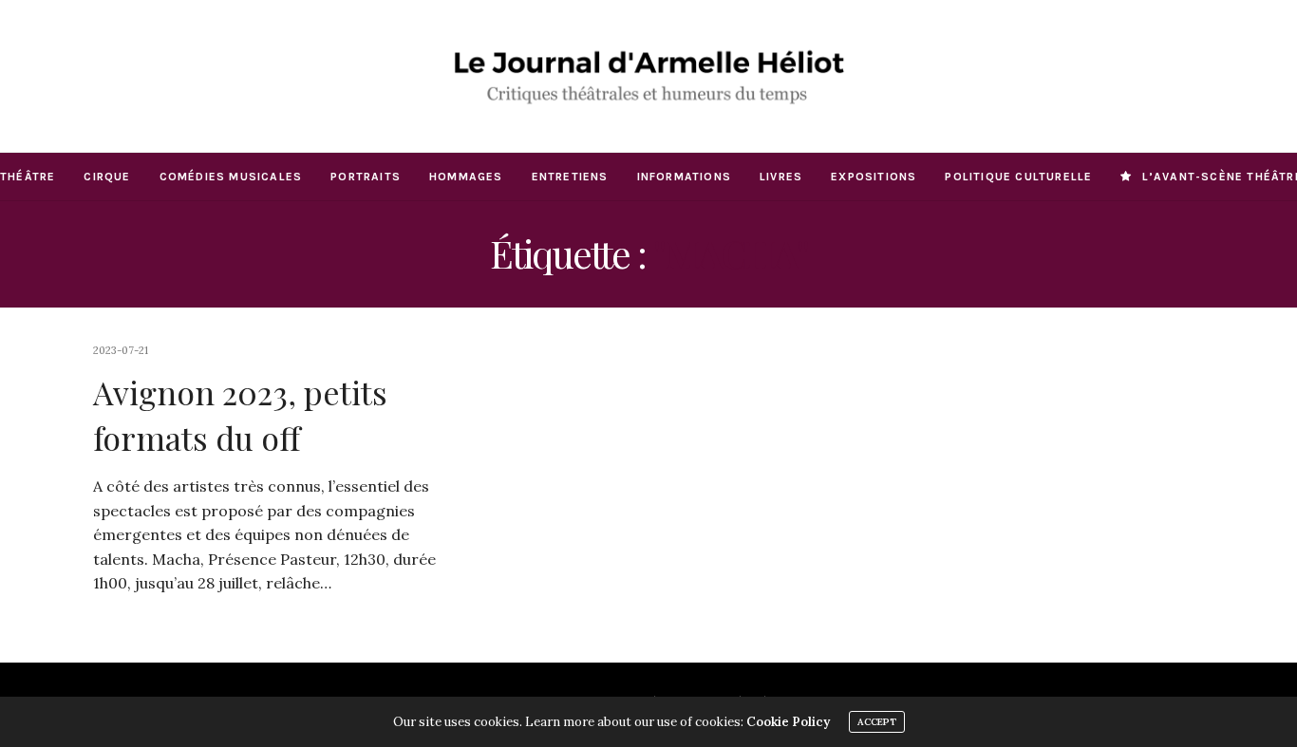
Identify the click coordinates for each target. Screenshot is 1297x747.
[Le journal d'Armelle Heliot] (648, 75)
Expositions (873, 176)
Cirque (107, 176)
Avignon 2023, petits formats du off (240, 414)
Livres (781, 176)
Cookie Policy (788, 722)
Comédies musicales (231, 176)
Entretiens (570, 176)
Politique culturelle (1018, 176)
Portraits (365, 176)
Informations (684, 176)
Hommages (466, 176)
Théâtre (27, 176)
